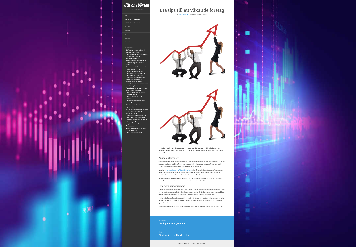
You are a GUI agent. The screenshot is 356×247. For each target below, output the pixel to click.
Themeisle (202, 243)
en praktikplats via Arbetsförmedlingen (179, 170)
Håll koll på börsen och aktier (134, 132)
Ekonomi (127, 38)
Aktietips (127, 26)
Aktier (126, 34)
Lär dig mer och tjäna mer (132, 23)
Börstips (127, 30)
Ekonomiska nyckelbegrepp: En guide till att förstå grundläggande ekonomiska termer (137, 111)
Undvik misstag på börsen (132, 19)
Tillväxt (127, 42)
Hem (126, 15)
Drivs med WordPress (183, 243)
